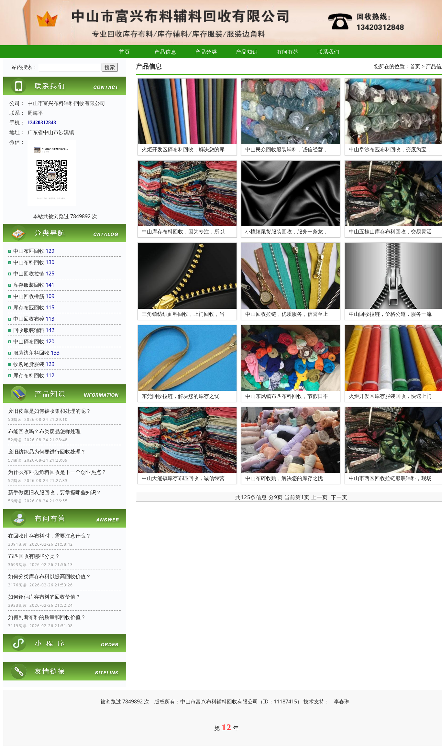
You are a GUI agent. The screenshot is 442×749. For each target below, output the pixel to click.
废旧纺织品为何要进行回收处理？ (47, 451)
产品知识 (247, 51)
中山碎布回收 (28, 341)
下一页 (339, 497)
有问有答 (288, 51)
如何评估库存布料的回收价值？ (44, 596)
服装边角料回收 (31, 352)
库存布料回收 (28, 375)
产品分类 (206, 51)
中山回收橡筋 (28, 296)
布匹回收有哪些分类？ (34, 556)
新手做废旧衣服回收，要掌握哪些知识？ (54, 492)
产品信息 (165, 51)
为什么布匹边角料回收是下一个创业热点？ (57, 472)
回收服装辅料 (28, 330)
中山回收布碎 (28, 318)
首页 (124, 51)
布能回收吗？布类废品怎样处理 (44, 431)
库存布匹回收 (28, 307)
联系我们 (328, 51)
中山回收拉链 (28, 273)
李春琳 (341, 701)
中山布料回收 (28, 262)
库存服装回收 (28, 284)
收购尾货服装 (28, 364)
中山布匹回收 (28, 250)
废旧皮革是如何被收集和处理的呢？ (49, 410)
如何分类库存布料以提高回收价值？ (49, 576)
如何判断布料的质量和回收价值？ (47, 617)
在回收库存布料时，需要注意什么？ (49, 535)
